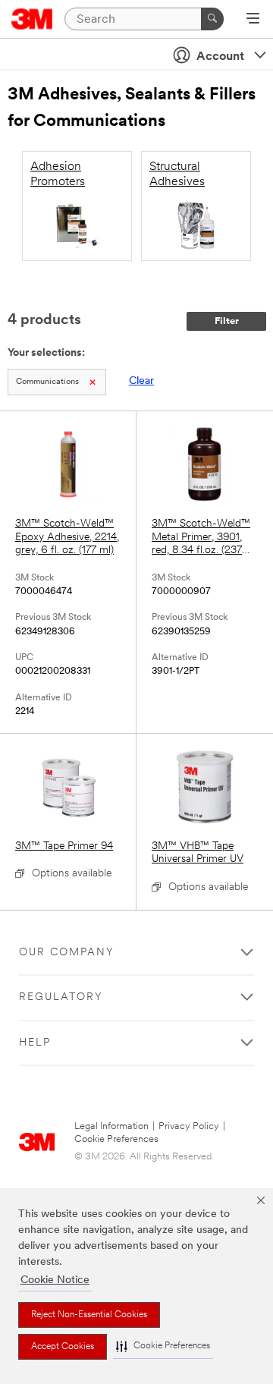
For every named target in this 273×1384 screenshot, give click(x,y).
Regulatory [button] (61, 997)
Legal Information (111, 1126)
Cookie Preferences (116, 1139)
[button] (163, 1346)
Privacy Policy (188, 1126)
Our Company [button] (67, 952)
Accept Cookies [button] (62, 1346)
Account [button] (220, 57)
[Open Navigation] (252, 20)
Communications (47, 382)
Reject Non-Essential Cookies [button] (89, 1315)
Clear (141, 381)
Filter (227, 321)
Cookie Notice (54, 1280)
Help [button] (35, 1043)
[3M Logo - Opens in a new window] (32, 19)
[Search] (212, 19)
